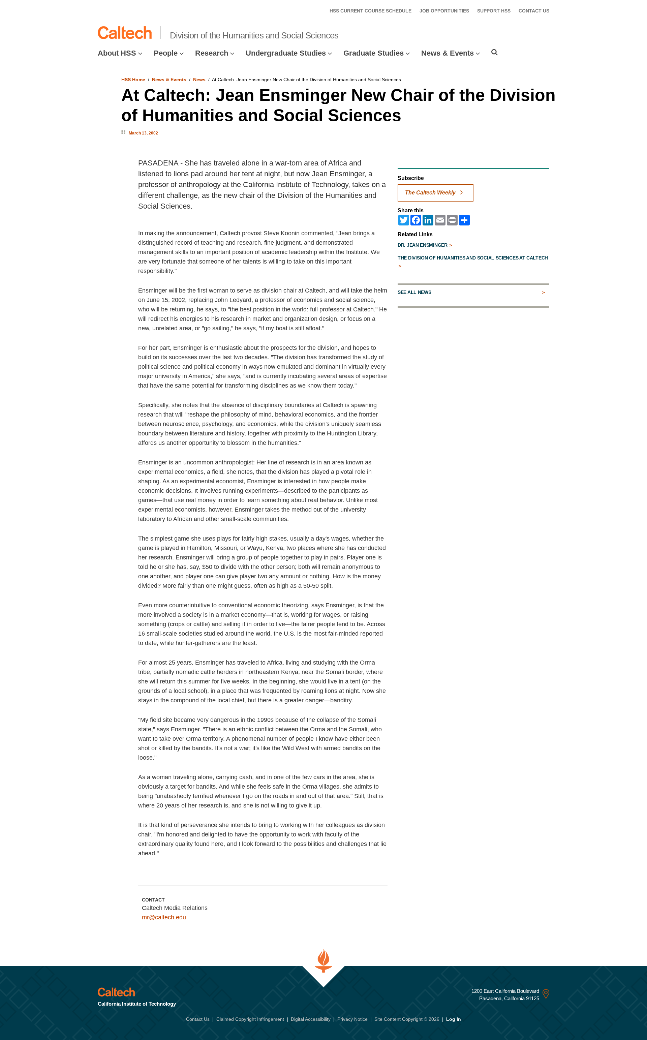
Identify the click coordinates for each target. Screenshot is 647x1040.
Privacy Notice (352, 1019)
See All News (414, 292)
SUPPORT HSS (494, 10)
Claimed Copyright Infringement (250, 1019)
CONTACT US (534, 10)
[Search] (494, 52)
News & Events (447, 53)
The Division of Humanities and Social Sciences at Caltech (473, 258)
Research (211, 53)
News (199, 79)
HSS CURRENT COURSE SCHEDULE (370, 10)
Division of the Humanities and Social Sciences (254, 35)
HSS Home (133, 79)
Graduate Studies (373, 53)
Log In (453, 1019)
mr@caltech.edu (164, 917)
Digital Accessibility (311, 1019)
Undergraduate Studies (286, 53)
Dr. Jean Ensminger (423, 245)
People (166, 53)
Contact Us (198, 1019)
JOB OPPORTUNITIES (444, 10)
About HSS (117, 53)
